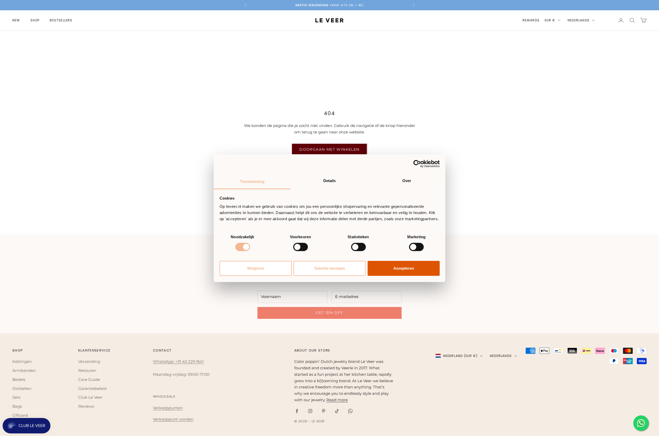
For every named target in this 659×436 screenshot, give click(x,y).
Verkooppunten (168, 407)
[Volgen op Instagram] (310, 411)
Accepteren (403, 268)
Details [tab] (329, 180)
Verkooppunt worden (173, 419)
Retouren (87, 370)
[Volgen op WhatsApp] (350, 411)
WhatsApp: (164, 361)
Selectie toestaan (329, 268)
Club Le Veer (90, 397)
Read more (337, 399)
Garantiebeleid (92, 388)
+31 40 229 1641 (189, 361)
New (16, 20)
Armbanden (24, 370)
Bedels (18, 379)
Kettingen (22, 361)
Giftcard (20, 415)
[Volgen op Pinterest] (323, 411)
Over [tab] (406, 180)
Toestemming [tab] (252, 181)
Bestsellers (61, 20)
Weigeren (255, 268)
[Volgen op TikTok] (337, 411)
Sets (16, 397)
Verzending (89, 361)
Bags (17, 406)
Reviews (86, 406)
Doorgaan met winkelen (329, 149)
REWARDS (531, 20)
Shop (35, 20)
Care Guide (89, 379)
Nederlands (578, 20)
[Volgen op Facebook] (296, 411)
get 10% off (329, 312)
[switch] (300, 247)
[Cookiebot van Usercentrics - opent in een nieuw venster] (417, 164)
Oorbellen (21, 388)
